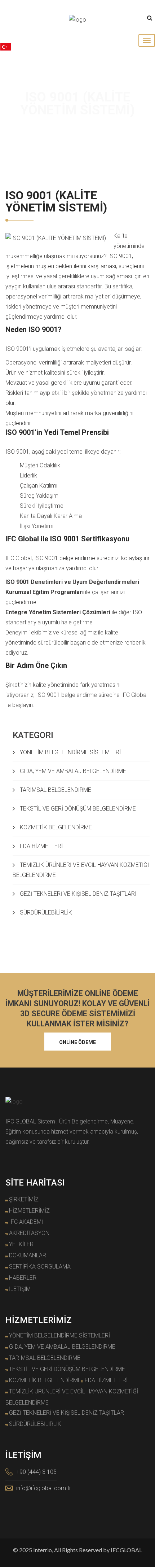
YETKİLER (21, 1244)
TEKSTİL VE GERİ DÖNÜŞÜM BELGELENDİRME (77, 808)
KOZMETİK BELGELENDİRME (55, 827)
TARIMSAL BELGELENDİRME (54, 789)
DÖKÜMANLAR (27, 1255)
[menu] (146, 40)
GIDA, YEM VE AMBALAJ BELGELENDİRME (72, 771)
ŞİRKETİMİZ (24, 1199)
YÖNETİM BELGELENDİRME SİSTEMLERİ (69, 752)
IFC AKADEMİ (26, 1221)
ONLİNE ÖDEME (77, 1042)
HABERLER (22, 1277)
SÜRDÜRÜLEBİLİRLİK (45, 912)
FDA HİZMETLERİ (40, 846)
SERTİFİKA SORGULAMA (40, 1266)
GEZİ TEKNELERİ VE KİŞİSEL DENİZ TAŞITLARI (77, 893)
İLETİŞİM (20, 1289)
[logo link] (77, 19)
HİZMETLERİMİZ (29, 1210)
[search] (149, 18)
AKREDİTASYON (29, 1233)
